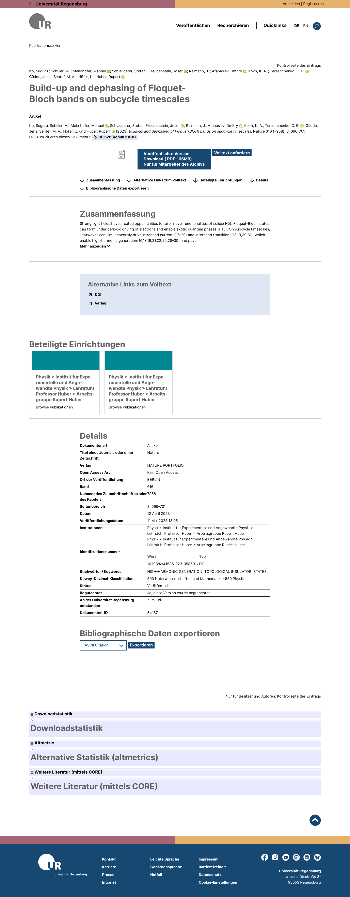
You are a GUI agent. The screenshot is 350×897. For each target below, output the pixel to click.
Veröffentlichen (193, 25)
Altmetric (43, 742)
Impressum (208, 859)
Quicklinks (275, 25)
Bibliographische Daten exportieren (117, 188)
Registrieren (313, 4)
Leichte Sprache (164, 859)
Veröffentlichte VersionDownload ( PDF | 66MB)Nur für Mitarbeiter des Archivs (174, 159)
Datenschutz (210, 874)
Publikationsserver (45, 45)
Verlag (100, 303)
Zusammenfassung (103, 180)
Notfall (156, 874)
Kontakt (109, 859)
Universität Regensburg (61, 3)
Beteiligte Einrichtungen (221, 180)
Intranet (109, 882)
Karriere (109, 867)
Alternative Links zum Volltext (159, 180)
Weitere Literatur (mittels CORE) (67, 772)
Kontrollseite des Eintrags (299, 65)
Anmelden (291, 4)
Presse (108, 874)
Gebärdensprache (166, 867)
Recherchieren (233, 25)
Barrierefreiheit (212, 867)
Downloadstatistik (52, 713)
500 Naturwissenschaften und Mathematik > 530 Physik (195, 579)
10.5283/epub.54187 (118, 137)
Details (262, 180)
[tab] (175, 728)
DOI (98, 294)
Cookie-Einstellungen (218, 882)
